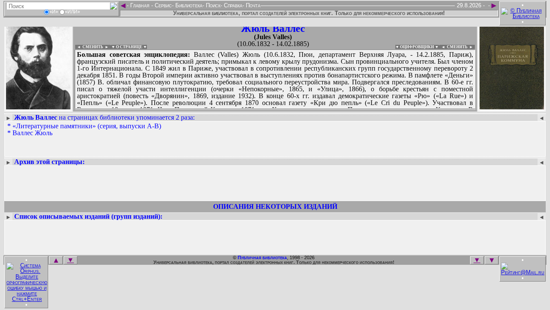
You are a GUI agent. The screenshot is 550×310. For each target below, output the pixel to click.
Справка (232, 5)
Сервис (162, 5)
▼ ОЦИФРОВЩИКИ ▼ (417, 47)
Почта (252, 5)
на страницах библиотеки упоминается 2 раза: (104, 117)
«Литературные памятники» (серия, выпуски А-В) (86, 126)
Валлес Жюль (32, 132)
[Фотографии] (38, 106)
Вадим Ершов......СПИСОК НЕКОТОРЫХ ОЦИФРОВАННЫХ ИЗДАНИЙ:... (275, 109)
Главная (139, 5)
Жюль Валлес (273, 28)
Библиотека (188, 5)
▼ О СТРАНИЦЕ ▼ (129, 47)
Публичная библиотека (262, 257)
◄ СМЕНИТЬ (89, 47)
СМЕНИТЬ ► (461, 47)
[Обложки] (512, 106)
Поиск (212, 5)
